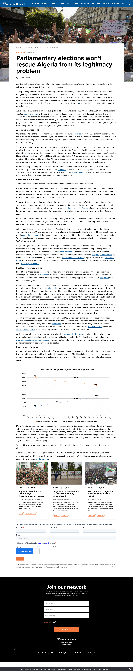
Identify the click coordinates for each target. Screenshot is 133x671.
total (27, 153)
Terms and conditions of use (40, 649)
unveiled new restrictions (73, 257)
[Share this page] (127, 21)
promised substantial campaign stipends (33, 339)
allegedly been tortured (102, 254)
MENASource (20, 53)
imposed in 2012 (95, 326)
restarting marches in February (76, 208)
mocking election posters (74, 334)
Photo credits (92, 653)
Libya (21, 513)
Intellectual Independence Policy (61, 649)
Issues (75, 4)
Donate (115, 4)
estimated (79, 172)
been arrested (66, 251)
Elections (19, 47)
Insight (35, 4)
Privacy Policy (72, 621)
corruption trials (50, 288)
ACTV (54, 4)
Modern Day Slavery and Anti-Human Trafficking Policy (53, 653)
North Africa (38, 47)
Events (45, 4)
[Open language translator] (122, 3)
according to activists (30, 263)
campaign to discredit (31, 235)
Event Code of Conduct (78, 653)
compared (104, 277)
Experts (96, 4)
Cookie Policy (25, 649)
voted (81, 103)
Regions (85, 4)
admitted (62, 169)
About (106, 4)
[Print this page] (127, 17)
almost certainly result (25, 329)
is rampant (44, 274)
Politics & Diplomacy (51, 47)
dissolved (77, 133)
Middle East (28, 47)
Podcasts (64, 4)
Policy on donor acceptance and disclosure (110, 649)
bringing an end (31, 113)
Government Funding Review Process (84, 649)
